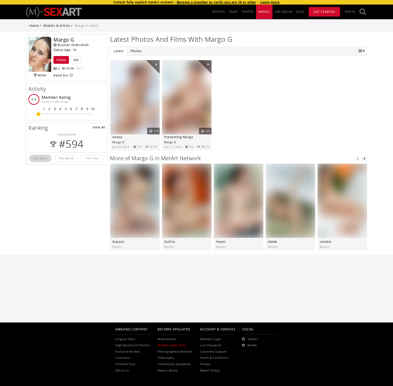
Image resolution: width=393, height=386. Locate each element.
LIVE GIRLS (282, 12)
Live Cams (122, 358)
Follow (61, 60)
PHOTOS (248, 12)
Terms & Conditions (214, 358)
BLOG (300, 12)
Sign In (350, 12)
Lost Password (210, 345)
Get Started (324, 12)
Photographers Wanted (175, 352)
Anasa (117, 137)
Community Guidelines (174, 364)
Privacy (205, 364)
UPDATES (218, 12)
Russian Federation (73, 45)
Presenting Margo (178, 137)
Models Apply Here (171, 345)
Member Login (210, 339)
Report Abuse (167, 370)
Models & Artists (56, 25)
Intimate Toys (125, 364)
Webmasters (167, 339)
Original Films (125, 339)
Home (34, 25)
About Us (122, 370)
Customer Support (213, 352)
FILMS (233, 12)
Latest (118, 51)
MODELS (264, 12)
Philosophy (166, 358)
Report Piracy (210, 370)
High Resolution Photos (132, 345)
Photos (136, 51)
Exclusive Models (127, 352)
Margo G (118, 142)
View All (99, 127)
